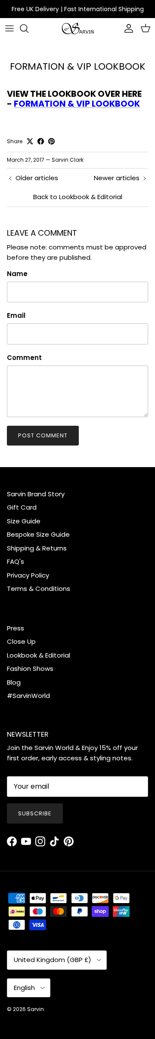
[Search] (28, 28)
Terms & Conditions (38, 588)
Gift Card (22, 507)
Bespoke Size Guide (38, 534)
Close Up (21, 641)
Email (16, 315)
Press (15, 628)
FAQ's (15, 561)
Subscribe (35, 813)
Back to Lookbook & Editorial (77, 196)
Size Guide (23, 521)
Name (17, 273)
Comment (24, 357)
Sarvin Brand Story (36, 493)
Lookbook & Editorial (38, 655)
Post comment (43, 435)
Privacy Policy (28, 575)
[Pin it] (51, 141)
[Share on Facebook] (40, 141)
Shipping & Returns (37, 548)
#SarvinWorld (28, 695)
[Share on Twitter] (30, 141)
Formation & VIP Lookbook (77, 104)
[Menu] (9, 28)
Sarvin (35, 1009)
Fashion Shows (30, 668)
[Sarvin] (78, 28)
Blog (14, 682)
